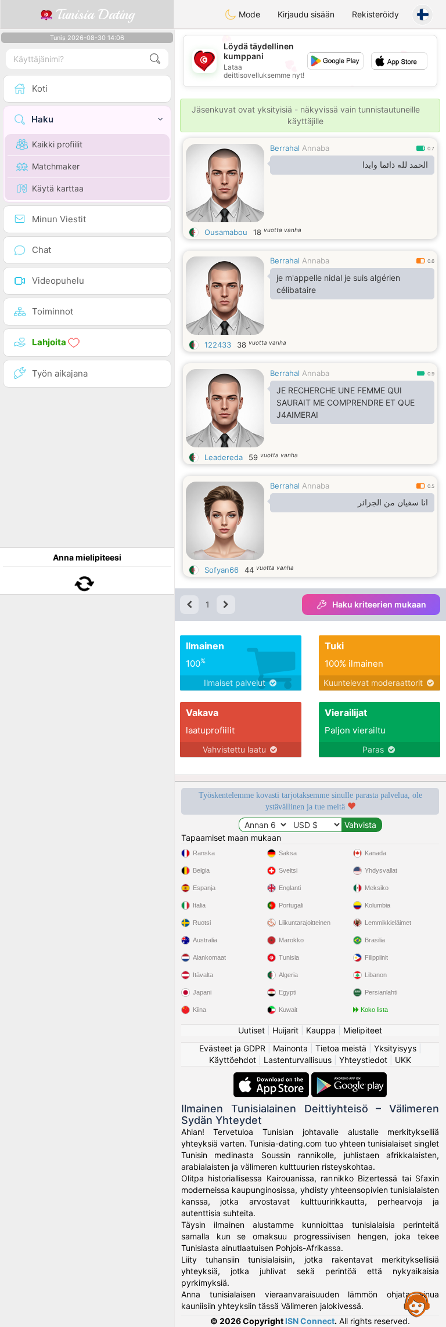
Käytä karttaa (58, 188)
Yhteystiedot (363, 1060)
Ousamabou (225, 232)
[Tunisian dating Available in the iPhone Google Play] (349, 1078)
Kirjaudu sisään (306, 14)
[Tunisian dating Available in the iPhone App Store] (272, 1078)
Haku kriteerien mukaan (379, 604)
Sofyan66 (221, 569)
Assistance (417, 1303)
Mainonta (290, 1048)
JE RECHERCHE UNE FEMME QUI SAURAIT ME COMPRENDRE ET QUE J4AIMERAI (345, 402)
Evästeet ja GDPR (232, 1048)
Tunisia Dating (93, 14)
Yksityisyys (395, 1048)
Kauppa (321, 1030)
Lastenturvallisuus (298, 1060)
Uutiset (251, 1030)
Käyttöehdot (232, 1060)
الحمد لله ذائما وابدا (395, 164)
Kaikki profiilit (57, 144)
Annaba (315, 148)
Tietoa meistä (340, 1048)
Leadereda (223, 457)
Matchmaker (56, 166)
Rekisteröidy (375, 14)
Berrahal (285, 148)
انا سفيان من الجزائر (393, 502)
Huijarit (285, 1030)
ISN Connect (309, 1321)
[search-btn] (155, 59)
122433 (217, 344)
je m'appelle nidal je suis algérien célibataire (338, 284)
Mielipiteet (362, 1030)
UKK (403, 1060)
